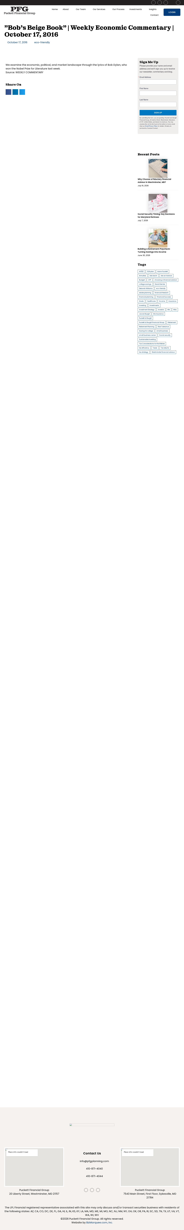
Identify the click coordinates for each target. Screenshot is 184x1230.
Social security (164, 335)
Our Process (118, 9)
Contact (154, 15)
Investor (161, 310)
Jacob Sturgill (144, 314)
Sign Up (158, 112)
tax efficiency (144, 348)
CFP (149, 280)
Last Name (144, 99)
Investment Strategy (146, 310)
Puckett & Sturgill (145, 318)
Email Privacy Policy (151, 126)
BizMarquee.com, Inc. (99, 1222)
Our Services (99, 9)
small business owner (147, 335)
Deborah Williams (146, 288)
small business (162, 331)
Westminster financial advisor (163, 352)
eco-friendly (42, 42)
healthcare (151, 301)
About (66, 9)
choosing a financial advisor (165, 280)
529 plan (150, 271)
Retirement (172, 322)
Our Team (81, 9)
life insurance (158, 314)
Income (162, 301)
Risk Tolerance (163, 327)
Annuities (142, 276)
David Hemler (160, 284)
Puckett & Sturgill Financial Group (151, 322)
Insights (152, 9)
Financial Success (164, 297)
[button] (8, 92)
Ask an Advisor (166, 276)
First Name (144, 88)
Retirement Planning (146, 327)
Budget (142, 280)
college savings (145, 284)
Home (55, 9)
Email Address (145, 77)
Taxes (155, 348)
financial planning (146, 297)
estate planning (145, 293)
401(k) (141, 271)
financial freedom (161, 293)
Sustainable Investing (147, 339)
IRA (168, 310)
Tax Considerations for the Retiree (152, 344)
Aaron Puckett (162, 271)
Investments (135, 9)
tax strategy (143, 352)
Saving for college (146, 331)
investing (142, 305)
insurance (172, 301)
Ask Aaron (153, 276)
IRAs (175, 310)
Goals (141, 301)
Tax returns (165, 348)
